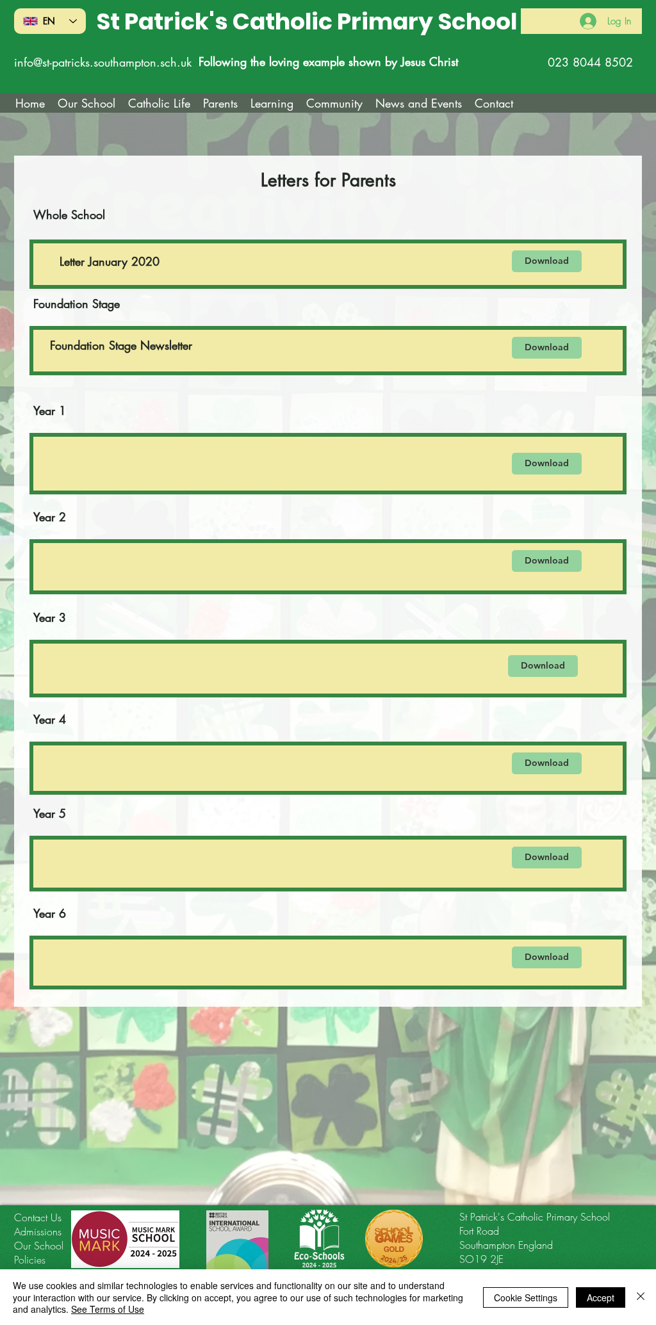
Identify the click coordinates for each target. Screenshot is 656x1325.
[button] (159, 103)
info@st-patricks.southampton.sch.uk (103, 62)
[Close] (640, 1297)
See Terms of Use (107, 1309)
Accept (600, 1297)
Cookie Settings (525, 1297)
